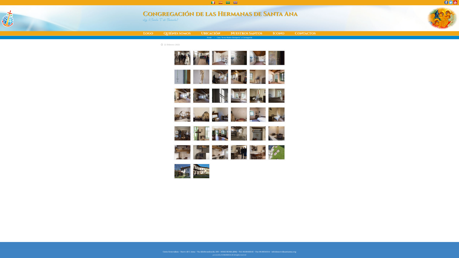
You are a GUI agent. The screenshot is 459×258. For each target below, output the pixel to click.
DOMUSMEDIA (226, 255)
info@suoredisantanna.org (284, 251)
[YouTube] (455, 4)
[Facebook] (446, 4)
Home (209, 37)
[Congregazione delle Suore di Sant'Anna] (7, 18)
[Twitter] (451, 4)
